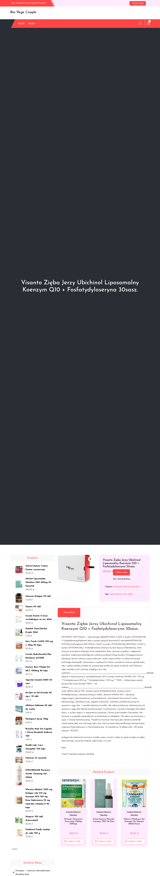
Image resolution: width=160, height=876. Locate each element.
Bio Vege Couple (23, 12)
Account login (138, 3)
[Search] (140, 23)
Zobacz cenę (121, 572)
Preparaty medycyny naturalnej (126, 586)
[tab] (69, 612)
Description (69, 612)
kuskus (130, 594)
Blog (21, 23)
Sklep (31, 23)
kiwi (124, 594)
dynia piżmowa (116, 594)
